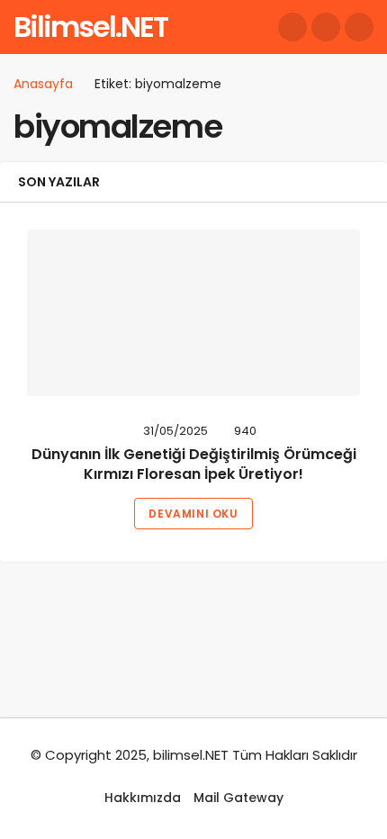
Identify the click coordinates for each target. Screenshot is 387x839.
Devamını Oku (193, 513)
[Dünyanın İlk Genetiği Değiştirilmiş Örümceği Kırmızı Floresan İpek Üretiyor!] (193, 313)
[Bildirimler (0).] (325, 27)
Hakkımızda (142, 798)
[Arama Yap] (292, 27)
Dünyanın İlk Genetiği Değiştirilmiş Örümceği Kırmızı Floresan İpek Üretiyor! (194, 464)
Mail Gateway (239, 798)
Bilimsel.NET (90, 26)
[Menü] (359, 27)
